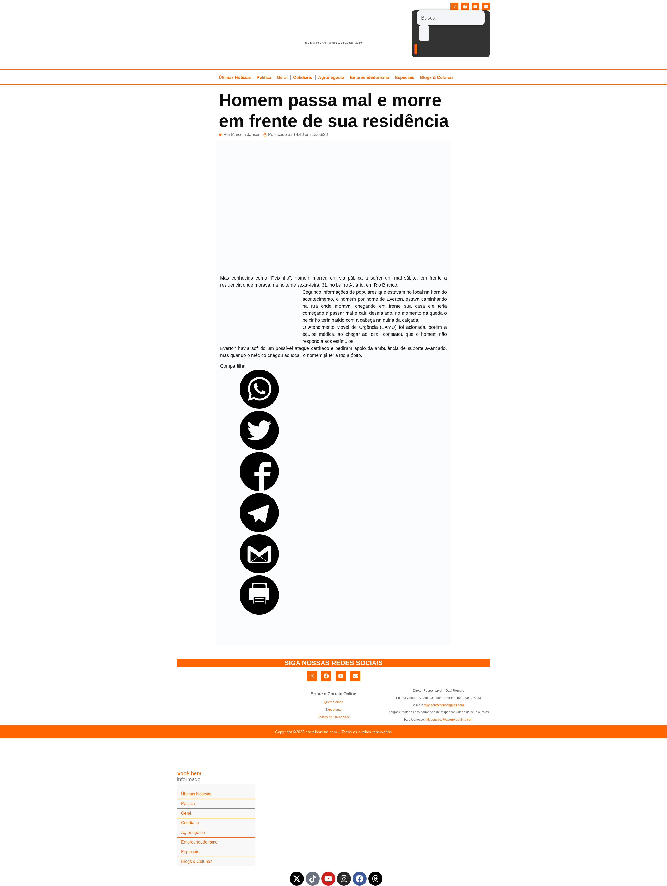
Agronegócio (331, 77)
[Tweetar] (259, 448)
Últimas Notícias (235, 77)
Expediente (333, 709)
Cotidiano (302, 77)
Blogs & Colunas (437, 77)
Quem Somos (333, 702)
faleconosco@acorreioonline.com (449, 719)
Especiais (404, 77)
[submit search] (424, 33)
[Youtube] (475, 6)
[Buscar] (451, 17)
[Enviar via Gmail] (259, 571)
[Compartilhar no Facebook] (259, 489)
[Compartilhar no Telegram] (259, 530)
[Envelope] (486, 6)
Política (264, 77)
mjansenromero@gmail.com (444, 705)
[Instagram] (454, 6)
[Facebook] (465, 6)
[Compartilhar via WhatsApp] (259, 407)
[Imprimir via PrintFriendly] (259, 613)
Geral (282, 77)
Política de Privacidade (333, 717)
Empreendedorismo (369, 77)
